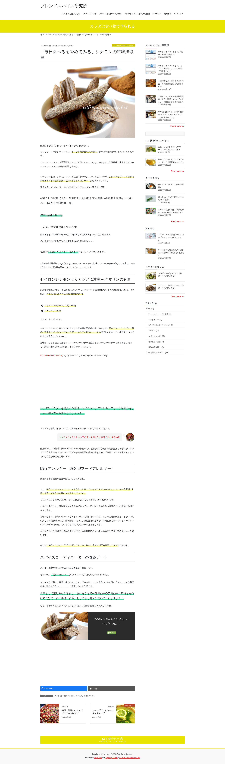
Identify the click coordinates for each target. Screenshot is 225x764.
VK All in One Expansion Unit (129, 758)
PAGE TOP (217, 739)
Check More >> (177, 126)
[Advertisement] (63, 378)
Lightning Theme (112, 758)
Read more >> (177, 171)
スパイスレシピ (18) (156, 336)
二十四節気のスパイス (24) (157, 353)
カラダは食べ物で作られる (123, 45)
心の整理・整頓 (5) (156, 342)
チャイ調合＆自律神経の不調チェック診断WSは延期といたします (171, 252)
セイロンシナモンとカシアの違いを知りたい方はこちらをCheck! (89, 437)
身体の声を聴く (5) (156, 347)
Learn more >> (177, 296)
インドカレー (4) (155, 320)
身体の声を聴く (89, 696)
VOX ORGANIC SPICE (51, 355)
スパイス (79, 696)
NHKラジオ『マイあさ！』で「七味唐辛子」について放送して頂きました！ (171, 68)
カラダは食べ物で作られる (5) (160, 325)
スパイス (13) (153, 331)
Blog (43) (150, 309)
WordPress (98, 758)
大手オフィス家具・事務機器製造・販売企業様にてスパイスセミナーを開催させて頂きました (171, 99)
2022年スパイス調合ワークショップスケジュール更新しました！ (171, 237)
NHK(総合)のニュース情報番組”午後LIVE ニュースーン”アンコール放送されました (171, 114)
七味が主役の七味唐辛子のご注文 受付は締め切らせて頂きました (171, 84)
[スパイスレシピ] (49, 713)
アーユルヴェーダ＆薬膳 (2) (159, 314)
